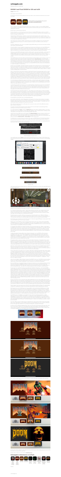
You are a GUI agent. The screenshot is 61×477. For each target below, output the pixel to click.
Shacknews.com (29, 109)
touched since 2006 (21, 116)
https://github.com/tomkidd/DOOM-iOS (34, 22)
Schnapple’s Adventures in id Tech (22, 455)
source (13, 461)
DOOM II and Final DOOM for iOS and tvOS (25, 9)
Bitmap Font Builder (34, 113)
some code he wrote (38, 58)
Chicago (22, 137)
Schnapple (12, 11)
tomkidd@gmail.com (29, 452)
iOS (11, 464)
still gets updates (27, 116)
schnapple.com (17, 4)
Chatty (21, 109)
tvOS (13, 464)
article (22, 461)
